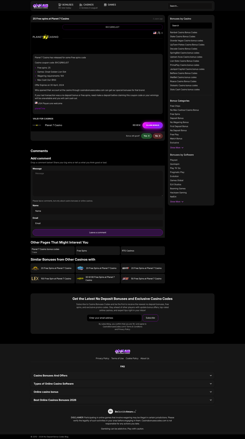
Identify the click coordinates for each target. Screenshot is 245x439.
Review (136, 125)
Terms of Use (117, 358)
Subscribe (150, 318)
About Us (144, 358)
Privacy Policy (102, 358)
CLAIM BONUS (152, 125)
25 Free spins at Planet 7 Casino (51, 18)
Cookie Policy (132, 358)
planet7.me (40, 108)
